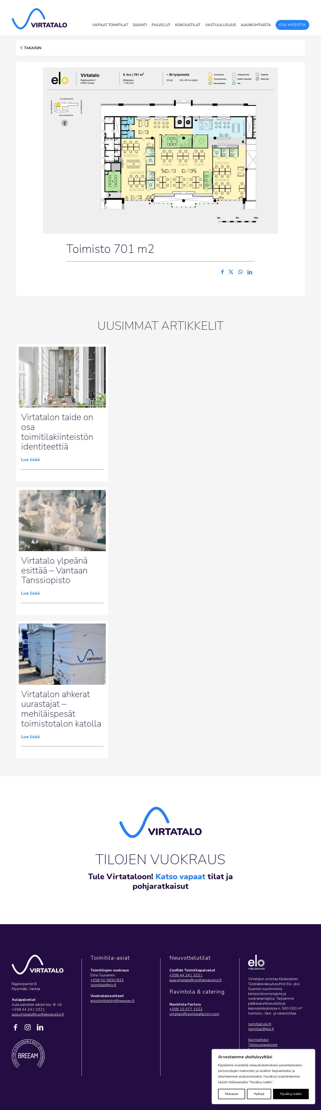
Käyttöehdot (258, 1039)
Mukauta (231, 1094)
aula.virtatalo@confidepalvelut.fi (38, 1014)
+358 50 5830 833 (107, 980)
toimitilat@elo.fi (103, 985)
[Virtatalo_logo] (39, 18)
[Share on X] (231, 272)
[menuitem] (110, 25)
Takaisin (32, 48)
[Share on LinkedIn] (249, 272)
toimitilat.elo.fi (259, 1024)
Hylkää (259, 1094)
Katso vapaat (180, 876)
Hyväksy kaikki (291, 1094)
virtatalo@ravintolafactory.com (194, 1014)
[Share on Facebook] (222, 272)
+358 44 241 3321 (186, 975)
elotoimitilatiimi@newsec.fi (112, 1000)
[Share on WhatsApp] (240, 272)
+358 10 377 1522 (186, 1009)
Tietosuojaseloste (263, 1044)
